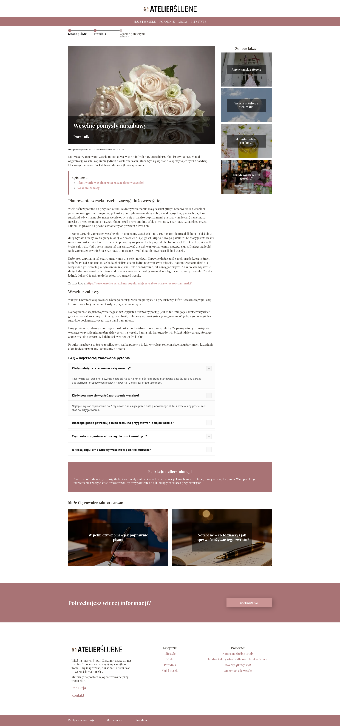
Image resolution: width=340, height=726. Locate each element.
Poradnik (167, 21)
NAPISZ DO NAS (249, 602)
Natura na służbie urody (237, 653)
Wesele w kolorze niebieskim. (246, 105)
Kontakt (78, 695)
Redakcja (79, 688)
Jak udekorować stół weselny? (246, 177)
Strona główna (77, 34)
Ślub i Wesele (145, 21)
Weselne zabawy (88, 188)
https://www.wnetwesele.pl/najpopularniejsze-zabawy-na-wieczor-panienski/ (139, 283)
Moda (182, 21)
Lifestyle (198, 21)
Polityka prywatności (81, 720)
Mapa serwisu (115, 720)
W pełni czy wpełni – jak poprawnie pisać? (118, 537)
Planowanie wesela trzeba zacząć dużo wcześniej (110, 182)
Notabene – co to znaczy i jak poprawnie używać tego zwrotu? (221, 537)
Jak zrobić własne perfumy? (246, 141)
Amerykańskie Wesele (246, 69)
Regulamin (142, 720)
